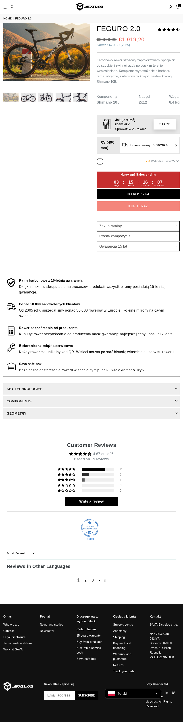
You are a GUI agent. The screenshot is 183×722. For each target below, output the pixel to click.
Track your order (124, 671)
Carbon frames (86, 629)
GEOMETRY (16, 413)
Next (86, 55)
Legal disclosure (14, 637)
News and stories (51, 624)
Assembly (120, 631)
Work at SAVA (13, 649)
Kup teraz (138, 206)
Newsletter (47, 631)
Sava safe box (86, 658)
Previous (7, 55)
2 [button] (86, 580)
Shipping (119, 637)
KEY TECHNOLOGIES (24, 389)
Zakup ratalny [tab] (110, 226)
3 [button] (93, 580)
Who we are (11, 624)
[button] (169, 30)
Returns (118, 665)
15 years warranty (89, 635)
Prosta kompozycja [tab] (115, 236)
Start (164, 124)
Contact (8, 631)
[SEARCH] (12, 6)
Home (7, 18)
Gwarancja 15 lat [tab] (113, 246)
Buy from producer (89, 641)
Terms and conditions (17, 643)
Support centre (123, 624)
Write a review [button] (91, 501)
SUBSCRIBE (86, 695)
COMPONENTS (19, 401)
